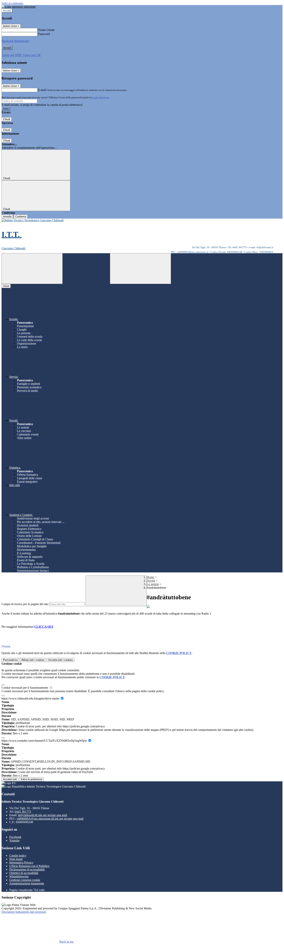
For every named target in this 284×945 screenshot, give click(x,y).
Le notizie (153, 584)
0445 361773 (23, 811)
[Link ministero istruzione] (19, 6)
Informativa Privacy (21, 862)
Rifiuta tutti (32, 660)
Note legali (16, 859)
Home (150, 577)
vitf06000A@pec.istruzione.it (50, 818)
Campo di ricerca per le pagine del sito (25, 604)
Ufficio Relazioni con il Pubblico (29, 866)
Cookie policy (17, 855)
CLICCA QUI (43, 626)
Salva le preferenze (31, 779)
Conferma (20, 216)
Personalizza (10, 660)
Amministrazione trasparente (26, 883)
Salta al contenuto (12, 3)
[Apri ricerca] (140, 268)
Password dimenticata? (15, 41)
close (6, 286)
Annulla (7, 216)
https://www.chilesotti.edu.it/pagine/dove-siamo (31, 698)
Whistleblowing (19, 876)
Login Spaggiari (100, 97)
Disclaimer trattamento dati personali (24, 911)
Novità (151, 580)
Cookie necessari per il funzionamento (25, 687)
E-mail (42, 90)
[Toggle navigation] (32, 268)
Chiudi (6, 119)
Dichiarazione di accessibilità (27, 869)
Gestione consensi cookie (24, 880)
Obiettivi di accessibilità (23, 873)
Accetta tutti (60, 660)
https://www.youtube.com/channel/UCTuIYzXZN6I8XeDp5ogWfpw (45, 740)
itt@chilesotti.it (42, 815)
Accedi (7, 10)
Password (44, 34)
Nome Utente (46, 30)
